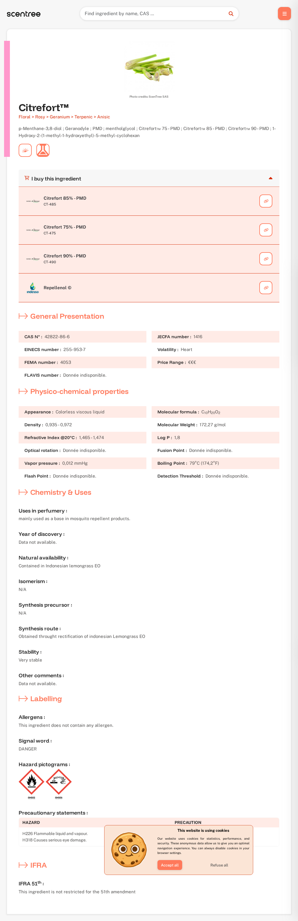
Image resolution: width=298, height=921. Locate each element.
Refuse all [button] (219, 865)
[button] (169, 865)
